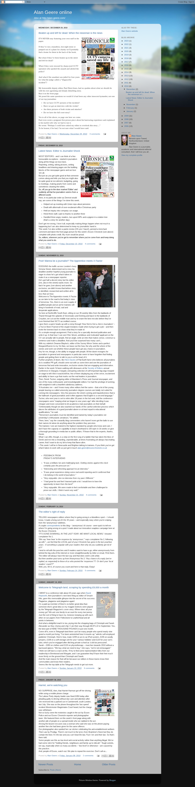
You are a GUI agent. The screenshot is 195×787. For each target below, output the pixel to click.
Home (77, 764)
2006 (126, 126)
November (131, 104)
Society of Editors (95, 368)
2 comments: (88, 756)
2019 (126, 55)
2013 (126, 76)
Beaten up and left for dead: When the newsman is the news (70, 33)
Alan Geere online (53, 12)
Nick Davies (70, 360)
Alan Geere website (129, 31)
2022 (126, 44)
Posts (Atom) (55, 770)
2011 (126, 83)
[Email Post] (104, 134)
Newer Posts (45, 764)
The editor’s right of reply (52, 511)
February (130, 108)
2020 (126, 51)
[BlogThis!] (42, 137)
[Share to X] (45, 137)
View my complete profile (131, 155)
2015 (126, 69)
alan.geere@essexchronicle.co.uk (92, 448)
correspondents (54, 526)
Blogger (112, 780)
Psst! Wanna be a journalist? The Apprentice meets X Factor (70, 261)
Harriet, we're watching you (53, 685)
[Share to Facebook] (47, 137)
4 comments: (90, 244)
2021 (126, 48)
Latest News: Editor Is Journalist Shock (59, 151)
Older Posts (108, 764)
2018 (126, 58)
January (130, 111)
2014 (126, 72)
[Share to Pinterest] (50, 137)
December (131, 89)
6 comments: (89, 668)
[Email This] (39, 137)
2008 (126, 119)
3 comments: (95, 134)
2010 (126, 86)
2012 (126, 79)
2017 (126, 62)
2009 (126, 116)
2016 (126, 65)
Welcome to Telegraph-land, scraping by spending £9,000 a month (74, 587)
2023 (126, 41)
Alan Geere (137, 136)
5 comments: (90, 571)
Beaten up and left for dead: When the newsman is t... (140, 93)
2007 (126, 123)
